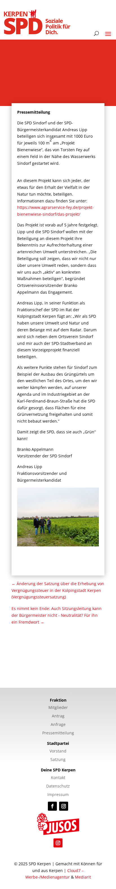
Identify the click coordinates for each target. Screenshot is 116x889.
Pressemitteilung (58, 733)
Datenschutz (58, 786)
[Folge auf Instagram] (63, 806)
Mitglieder (58, 708)
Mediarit (83, 877)
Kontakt (58, 778)
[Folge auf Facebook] (52, 806)
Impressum (58, 795)
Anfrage (58, 725)
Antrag (58, 716)
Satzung (58, 760)
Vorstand (58, 751)
